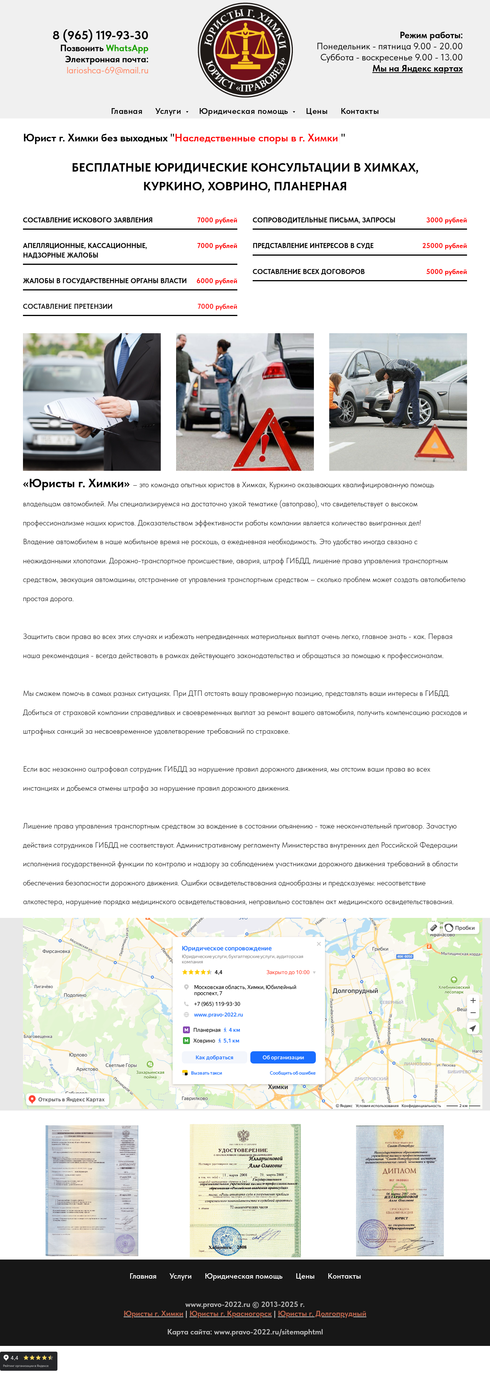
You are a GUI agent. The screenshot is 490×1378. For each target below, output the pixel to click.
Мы (380, 68)
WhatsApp (127, 47)
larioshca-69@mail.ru (108, 70)
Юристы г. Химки (153, 1313)
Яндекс (418, 68)
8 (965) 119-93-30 (100, 35)
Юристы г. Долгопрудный (322, 1313)
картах (448, 68)
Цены (317, 111)
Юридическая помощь (245, 111)
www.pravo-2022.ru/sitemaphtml (268, 1331)
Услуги (169, 111)
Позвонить (83, 47)
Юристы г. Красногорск (230, 1313)
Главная (127, 111)
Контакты (360, 111)
